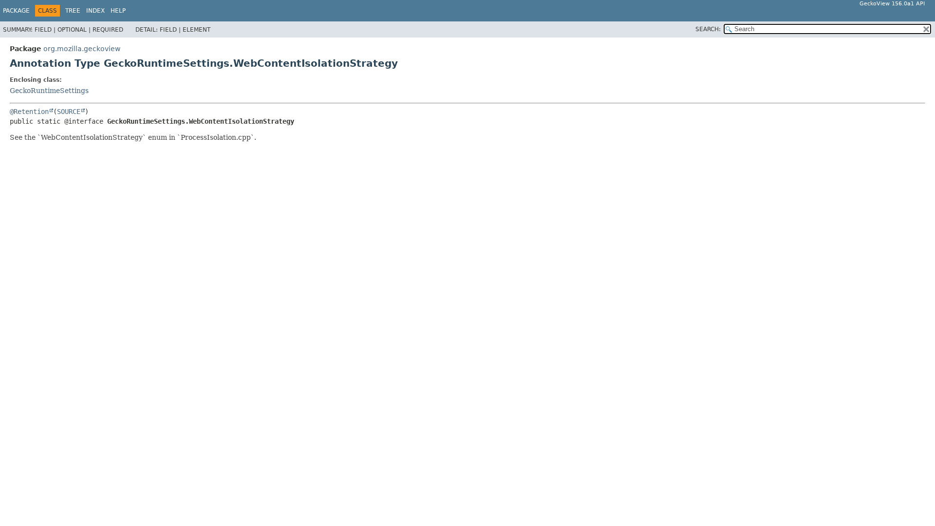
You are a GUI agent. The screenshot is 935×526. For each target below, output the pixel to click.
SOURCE (68, 111)
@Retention (29, 111)
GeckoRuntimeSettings (49, 90)
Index (95, 10)
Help (118, 10)
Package (16, 10)
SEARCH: (708, 29)
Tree (72, 10)
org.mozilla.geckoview (81, 49)
